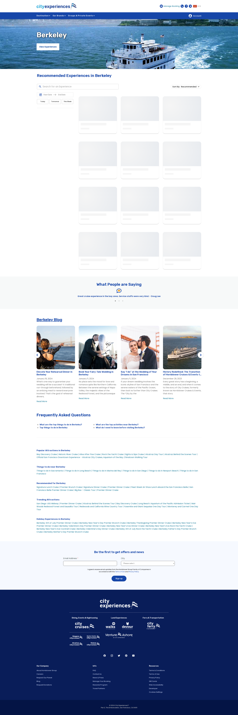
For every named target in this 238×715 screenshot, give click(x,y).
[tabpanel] (119, 296)
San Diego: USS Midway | (48, 503)
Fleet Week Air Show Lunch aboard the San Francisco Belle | (160, 487)
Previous (37, 355)
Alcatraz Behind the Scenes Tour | (181, 454)
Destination (43, 16)
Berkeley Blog (49, 319)
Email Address (70, 558)
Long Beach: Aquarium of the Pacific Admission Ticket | (165, 503)
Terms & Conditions (157, 670)
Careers (40, 674)
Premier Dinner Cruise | (119, 487)
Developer (153, 688)
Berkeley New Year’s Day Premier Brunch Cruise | (103, 522)
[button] (190, 87)
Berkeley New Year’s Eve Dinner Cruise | (126, 525)
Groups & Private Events (80, 16)
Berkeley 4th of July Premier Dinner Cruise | (58, 522)
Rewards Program (100, 685)
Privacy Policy (134, 572)
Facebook (105, 655)
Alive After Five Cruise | (90, 454)
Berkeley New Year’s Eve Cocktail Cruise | (56, 528)
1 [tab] (115, 301)
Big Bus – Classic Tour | (86, 490)
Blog (38, 681)
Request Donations (44, 685)
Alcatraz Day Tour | (154, 454)
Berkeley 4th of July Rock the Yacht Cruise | (137, 528)
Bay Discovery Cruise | (47, 454)
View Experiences (48, 46)
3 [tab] (122, 301)
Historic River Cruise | (69, 454)
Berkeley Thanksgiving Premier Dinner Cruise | (149, 522)
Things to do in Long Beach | (78, 470)
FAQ (94, 670)
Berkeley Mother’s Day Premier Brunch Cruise (66, 531)
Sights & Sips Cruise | (135, 454)
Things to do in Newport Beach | (164, 470)
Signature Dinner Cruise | (96, 487)
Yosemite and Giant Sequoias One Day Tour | (145, 506)
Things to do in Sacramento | (50, 470)
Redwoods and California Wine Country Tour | (102, 506)
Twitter (119, 655)
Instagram (112, 655)
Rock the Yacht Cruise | (113, 454)
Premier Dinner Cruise (107, 490)
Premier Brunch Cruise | (71, 487)
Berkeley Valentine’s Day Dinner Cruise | (96, 528)
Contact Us (97, 674)
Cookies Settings (156, 692)
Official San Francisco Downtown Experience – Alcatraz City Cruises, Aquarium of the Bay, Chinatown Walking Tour (92, 457)
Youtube (133, 655)
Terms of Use (120, 572)
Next (201, 355)
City (123, 558)
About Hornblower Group (47, 670)
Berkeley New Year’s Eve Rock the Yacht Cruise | (169, 525)
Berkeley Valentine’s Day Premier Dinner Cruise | (83, 525)
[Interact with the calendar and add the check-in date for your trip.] (40, 94)
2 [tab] (119, 301)
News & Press (98, 677)
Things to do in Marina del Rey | (107, 470)
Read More (42, 401)
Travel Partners (99, 688)
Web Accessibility (156, 685)
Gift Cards (153, 681)
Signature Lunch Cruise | (48, 487)
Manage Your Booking (101, 681)
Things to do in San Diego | (135, 470)
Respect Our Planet (44, 677)
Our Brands (58, 16)
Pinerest (126, 655)
